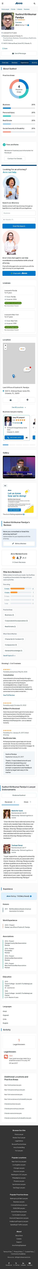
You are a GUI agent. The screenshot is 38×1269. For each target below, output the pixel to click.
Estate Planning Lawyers (19, 1211)
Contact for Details (15, 159)
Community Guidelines (18, 1254)
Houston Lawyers (19, 1171)
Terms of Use (7, 1251)
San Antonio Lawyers (19, 1184)
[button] (13, 376)
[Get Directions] (27, 400)
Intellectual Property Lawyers (19, 1221)
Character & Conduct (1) (14, 639)
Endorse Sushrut (19, 795)
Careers (19, 1239)
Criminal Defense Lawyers (19, 1205)
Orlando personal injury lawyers (14, 1108)
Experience (24, 62)
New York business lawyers (12, 1085)
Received (10, 802)
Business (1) (9, 615)
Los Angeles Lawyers (19, 1165)
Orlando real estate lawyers (13, 1113)
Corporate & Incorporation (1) (16, 621)
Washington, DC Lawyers (19, 1174)
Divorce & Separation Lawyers (19, 1218)
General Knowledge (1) (13, 651)
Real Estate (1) (10, 626)
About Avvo (19, 1235)
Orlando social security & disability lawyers (17, 1118)
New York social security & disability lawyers (18, 1099)
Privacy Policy (18, 1251)
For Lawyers (19, 1150)
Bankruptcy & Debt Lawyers (19, 1198)
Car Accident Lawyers (19, 1215)
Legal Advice (19, 1141)
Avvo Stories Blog (19, 1147)
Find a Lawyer (19, 1134)
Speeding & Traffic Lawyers (19, 1224)
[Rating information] (28, 25)
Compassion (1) (11, 645)
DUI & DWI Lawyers (19, 1208)
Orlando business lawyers (12, 1104)
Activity (34, 62)
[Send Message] (10, 400)
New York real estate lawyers (13, 1094)
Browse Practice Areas (19, 1144)
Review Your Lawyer (19, 1137)
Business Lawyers (19, 1202)
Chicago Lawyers (19, 1168)
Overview (5, 62)
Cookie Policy (29, 1251)
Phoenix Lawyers (19, 1181)
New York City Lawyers (19, 1161)
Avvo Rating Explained (19, 1245)
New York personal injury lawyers (14, 1090)
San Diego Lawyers (19, 1188)
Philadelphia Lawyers (19, 1178)
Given (27, 802)
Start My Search (19, 226)
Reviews (14, 62)
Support (19, 1242)
